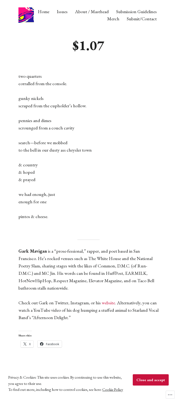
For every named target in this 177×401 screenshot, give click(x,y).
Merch (113, 19)
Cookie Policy (112, 389)
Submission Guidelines (136, 11)
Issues (62, 11)
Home (43, 11)
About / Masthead (92, 11)
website (108, 303)
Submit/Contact (142, 19)
